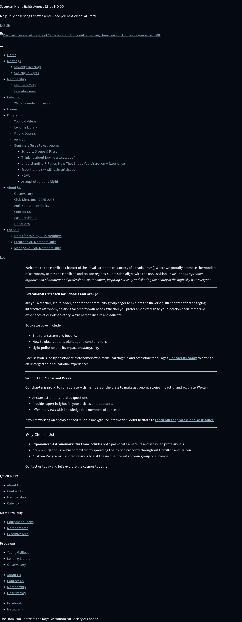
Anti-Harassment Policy (31, 205)
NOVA (25, 175)
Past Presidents (25, 217)
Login (4, 257)
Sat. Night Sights (26, 73)
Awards (19, 139)
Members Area (17, 528)
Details (5, 25)
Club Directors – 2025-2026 (34, 199)
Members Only (25, 85)
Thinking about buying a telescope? (48, 157)
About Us (14, 187)
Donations (22, 223)
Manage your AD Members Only (37, 248)
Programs (14, 115)
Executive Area (25, 91)
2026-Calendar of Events (32, 103)
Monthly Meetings (27, 67)
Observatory (23, 193)
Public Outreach (26, 133)
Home (11, 55)
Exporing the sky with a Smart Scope (48, 169)
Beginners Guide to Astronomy (36, 145)
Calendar (14, 97)
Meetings (14, 61)
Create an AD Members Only (35, 241)
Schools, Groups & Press (39, 151)
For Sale (13, 229)
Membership (16, 79)
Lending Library (26, 127)
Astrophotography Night (39, 181)
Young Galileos (25, 121)
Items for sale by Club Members (37, 235)
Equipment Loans (20, 522)
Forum (12, 109)
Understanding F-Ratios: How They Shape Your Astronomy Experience (73, 163)
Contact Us (22, 211)
